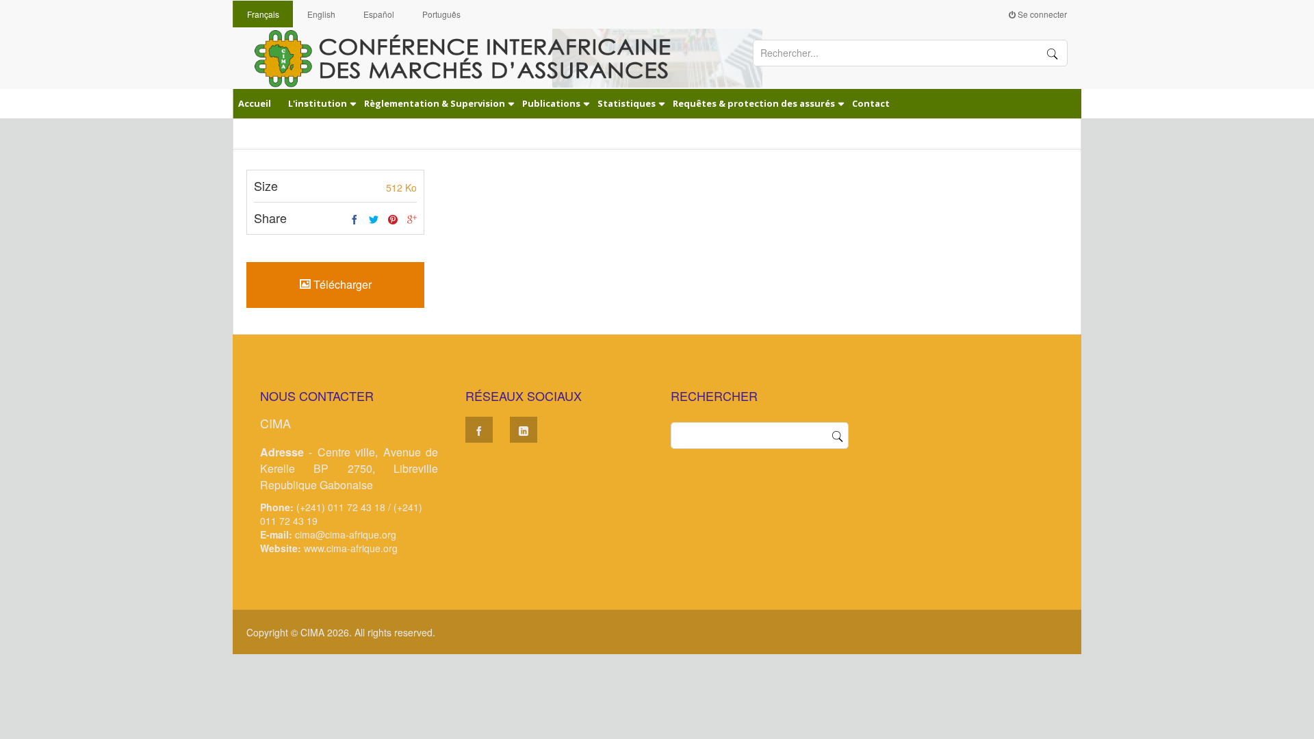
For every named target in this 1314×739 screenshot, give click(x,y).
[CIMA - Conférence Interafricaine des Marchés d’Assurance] (472, 57)
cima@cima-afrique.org (345, 534)
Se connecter (1041, 14)
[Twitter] (373, 219)
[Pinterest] (393, 219)
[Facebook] (354, 219)
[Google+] (412, 219)
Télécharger (341, 284)
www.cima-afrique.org (351, 548)
